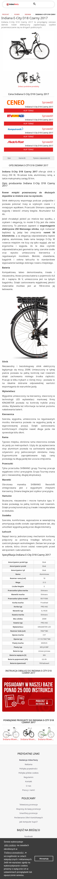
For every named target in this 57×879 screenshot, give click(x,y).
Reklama (28, 764)
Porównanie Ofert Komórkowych (28, 817)
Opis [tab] (9, 158)
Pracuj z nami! (28, 790)
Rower (16, 14)
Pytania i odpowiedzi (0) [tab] (41, 158)
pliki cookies (10, 845)
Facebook (28, 836)
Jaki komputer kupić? (28, 822)
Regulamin (28, 777)
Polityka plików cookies (29, 773)
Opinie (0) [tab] (22, 158)
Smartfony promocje (28, 813)
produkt (5, 14)
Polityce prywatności (14, 852)
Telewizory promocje (28, 804)
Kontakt (28, 781)
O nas (28, 786)
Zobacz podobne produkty (28, 86)
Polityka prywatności (28, 768)
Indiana (28, 14)
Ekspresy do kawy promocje (28, 809)
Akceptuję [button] (44, 859)
